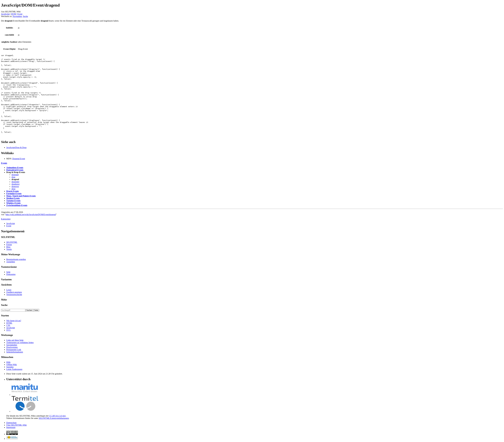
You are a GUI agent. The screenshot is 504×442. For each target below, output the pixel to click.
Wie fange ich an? (13, 320)
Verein (9, 249)
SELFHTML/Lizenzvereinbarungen (54, 418)
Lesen (8, 290)
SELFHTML (11, 242)
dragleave (16, 184)
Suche (25, 16)
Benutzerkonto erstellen (16, 259)
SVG (8, 330)
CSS (8, 325)
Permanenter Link (13, 349)
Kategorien (5, 219)
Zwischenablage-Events (16, 205)
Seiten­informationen (14, 352)
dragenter (15, 182)
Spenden (10, 367)
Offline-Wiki (11, 364)
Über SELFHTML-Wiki (16, 425)
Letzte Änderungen (14, 369)
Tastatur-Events (13, 200)
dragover (15, 186)
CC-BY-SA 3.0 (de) (57, 416)
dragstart (15, 175)
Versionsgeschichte (14, 294)
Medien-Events (13, 198)
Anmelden (10, 262)
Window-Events (13, 203)
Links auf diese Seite (14, 340)
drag (13, 177)
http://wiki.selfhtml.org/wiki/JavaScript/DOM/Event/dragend (31, 214)
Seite (8, 272)
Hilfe (8, 362)
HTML (9, 323)
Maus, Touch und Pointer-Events (21, 196)
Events (4, 163)
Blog (8, 247)
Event (19, 14)
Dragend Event (18, 159)
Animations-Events (14, 167)
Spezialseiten (11, 345)
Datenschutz (11, 423)
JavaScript (5, 14)
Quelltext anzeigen (14, 292)
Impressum (10, 427)
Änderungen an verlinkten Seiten (20, 342)
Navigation (17, 16)
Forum (9, 244)
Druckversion (12, 347)
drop (13, 189)
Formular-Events (14, 193)
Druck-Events (12, 191)
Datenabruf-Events (14, 170)
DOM (13, 14)
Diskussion (10, 274)
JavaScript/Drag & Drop (16, 147)
